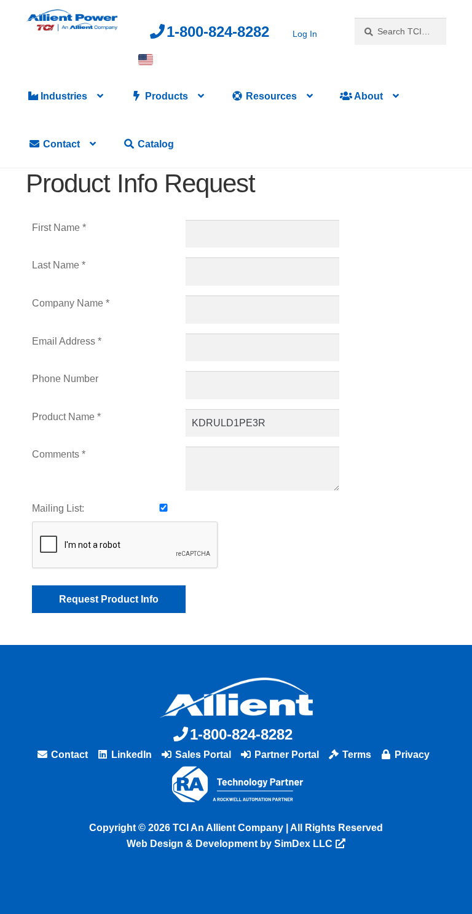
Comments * (58, 454)
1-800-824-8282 (218, 31)
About (367, 96)
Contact (60, 144)
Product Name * (66, 417)
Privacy (411, 754)
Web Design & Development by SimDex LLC (229, 843)
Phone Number (65, 378)
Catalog (154, 144)
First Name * (59, 227)
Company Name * (70, 303)
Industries (62, 96)
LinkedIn (130, 754)
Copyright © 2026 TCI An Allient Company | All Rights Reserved (236, 827)
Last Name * (58, 265)
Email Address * (66, 341)
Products (165, 96)
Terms (355, 754)
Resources (270, 96)
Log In (305, 34)
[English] (145, 59)
